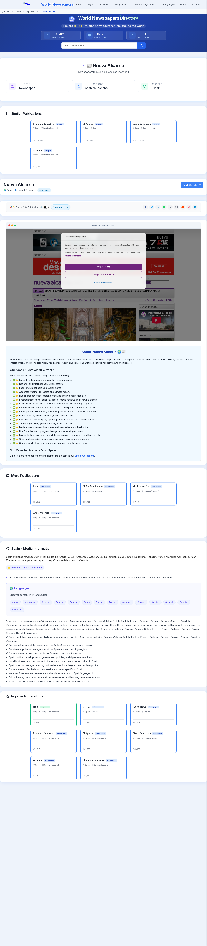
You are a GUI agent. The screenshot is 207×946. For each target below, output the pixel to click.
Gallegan (126, 602)
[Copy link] (170, 207)
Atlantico (38, 150)
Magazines (120, 4)
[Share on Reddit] (182, 207)
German (141, 602)
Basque (60, 602)
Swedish (184, 602)
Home (79, 4)
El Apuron (88, 124)
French (112, 602)
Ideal (36, 486)
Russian (155, 602)
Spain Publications (84, 455)
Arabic (15, 602)
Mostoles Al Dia (141, 486)
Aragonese (30, 602)
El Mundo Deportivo (44, 124)
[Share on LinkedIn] (157, 207)
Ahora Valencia (41, 512)
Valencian (17, 609)
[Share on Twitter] (151, 207)
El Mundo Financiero (94, 760)
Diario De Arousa (142, 124)
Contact (196, 4)
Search (183, 4)
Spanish (169, 602)
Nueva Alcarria (61, 207)
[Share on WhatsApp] (164, 207)
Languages (169, 4)
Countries (105, 4)
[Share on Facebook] (145, 207)
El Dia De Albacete (93, 486)
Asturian (46, 602)
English (99, 602)
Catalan (74, 602)
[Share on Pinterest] (188, 207)
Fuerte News (140, 706)
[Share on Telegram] (195, 207)
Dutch (87, 602)
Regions (91, 4)
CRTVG (87, 706)
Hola (35, 706)
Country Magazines (144, 4)
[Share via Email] (176, 207)
